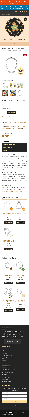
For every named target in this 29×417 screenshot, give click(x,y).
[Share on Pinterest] (6, 136)
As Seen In (4, 376)
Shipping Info (5, 379)
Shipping (5, 150)
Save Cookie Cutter (9, 117)
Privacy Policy (10, 414)
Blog (3, 350)
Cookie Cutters (10, 48)
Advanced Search (6, 14)
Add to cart (11, 112)
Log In (14, 39)
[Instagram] (22, 11)
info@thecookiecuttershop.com (14, 191)
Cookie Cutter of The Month (8, 369)
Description (6, 141)
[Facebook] (20, 11)
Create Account (21, 39)
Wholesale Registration (7, 381)
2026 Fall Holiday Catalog (7, 372)
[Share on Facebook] (3, 136)
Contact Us (4, 362)
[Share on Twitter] (8, 136)
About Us (4, 360)
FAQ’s (3, 358)
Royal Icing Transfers (7, 357)
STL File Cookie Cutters (7, 355)
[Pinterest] (24, 11)
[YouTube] (26, 11)
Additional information (9, 144)
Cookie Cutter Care (8, 147)
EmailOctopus (18, 405)
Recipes (4, 351)
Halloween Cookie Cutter (16, 128)
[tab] (14, 141)
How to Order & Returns (7, 377)
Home (3, 48)
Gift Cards (4, 374)
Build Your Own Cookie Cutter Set (9, 371)
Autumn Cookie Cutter (10, 126)
